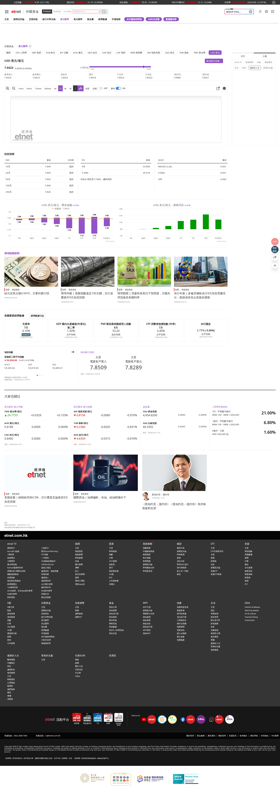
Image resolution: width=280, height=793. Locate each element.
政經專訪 (11, 558)
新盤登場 (180, 610)
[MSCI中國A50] (178, 2)
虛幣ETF (78, 617)
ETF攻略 (44, 554)
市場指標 (45, 633)
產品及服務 (46, 597)
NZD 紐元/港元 (81, 434)
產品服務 (201, 735)
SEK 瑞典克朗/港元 (83, 411)
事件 (113, 88)
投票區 (112, 655)
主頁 (6, 19)
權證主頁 (180, 548)
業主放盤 (180, 636)
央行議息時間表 (134, 19)
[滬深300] (70, 2)
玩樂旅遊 (214, 630)
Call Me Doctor (47, 564)
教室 (179, 574)
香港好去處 (268, 67)
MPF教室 (147, 630)
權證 (179, 543)
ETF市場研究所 (217, 551)
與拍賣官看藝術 (14, 580)
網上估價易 (181, 633)
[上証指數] (18, 2)
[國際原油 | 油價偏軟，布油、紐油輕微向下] (105, 473)
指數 (111, 554)
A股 (9, 603)
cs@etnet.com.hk (52, 735)
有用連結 (264, 735)
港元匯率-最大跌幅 (83, 406)
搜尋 (77, 577)
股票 (111, 543)
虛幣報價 (79, 613)
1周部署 (10, 554)
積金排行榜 (147, 626)
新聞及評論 (147, 564)
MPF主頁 (147, 607)
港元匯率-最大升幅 (13, 406)
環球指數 (248, 551)
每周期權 (146, 561)
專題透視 (16, 289)
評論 (259, 62)
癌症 (9, 666)
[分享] (275, 257)
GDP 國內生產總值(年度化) (71, 324)
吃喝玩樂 (45, 574)
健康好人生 (254, 67)
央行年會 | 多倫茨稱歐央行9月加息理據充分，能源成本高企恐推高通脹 (200, 295)
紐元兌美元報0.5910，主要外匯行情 (26, 293)
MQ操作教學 (46, 590)
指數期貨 (146, 548)
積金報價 (146, 617)
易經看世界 (46, 580)
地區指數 (8, 352)
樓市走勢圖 (181, 623)
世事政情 (214, 613)
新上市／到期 (182, 571)
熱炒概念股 (114, 571)
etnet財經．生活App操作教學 (20, 590)
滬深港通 (11, 613)
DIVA (244, 67)
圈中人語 (79, 666)
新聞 (7, 289)
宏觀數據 (248, 554)
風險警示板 (12, 633)
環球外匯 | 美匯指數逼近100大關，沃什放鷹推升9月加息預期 (87, 295)
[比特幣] (228, 2)
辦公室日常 (215, 620)
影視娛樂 (214, 623)
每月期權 (146, 558)
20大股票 (113, 561)
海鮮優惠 (214, 649)
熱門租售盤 (181, 613)
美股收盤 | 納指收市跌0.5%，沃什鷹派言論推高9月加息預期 (36, 499)
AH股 (111, 574)
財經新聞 (249, 62)
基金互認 (113, 633)
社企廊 (78, 672)
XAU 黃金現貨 (150, 411)
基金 (111, 603)
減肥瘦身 (11, 689)
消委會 (10, 699)
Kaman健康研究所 (15, 567)
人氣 (264, 56)
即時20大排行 (182, 564)
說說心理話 (46, 567)
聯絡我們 (222, 735)
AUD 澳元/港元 (11, 423)
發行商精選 (181, 567)
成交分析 (180, 561)
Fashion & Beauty (252, 607)
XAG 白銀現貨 (150, 423)
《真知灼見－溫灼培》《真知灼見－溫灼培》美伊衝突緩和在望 (174, 506)
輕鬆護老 (11, 679)
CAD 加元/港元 (11, 434)
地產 (179, 603)
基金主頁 (113, 607)
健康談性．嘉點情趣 (49, 571)
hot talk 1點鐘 (13, 551)
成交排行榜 (181, 617)
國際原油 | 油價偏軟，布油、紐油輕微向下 (99, 497)
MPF (145, 603)
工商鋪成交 (181, 620)
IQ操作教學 (12, 594)
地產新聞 (180, 626)
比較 (95, 88)
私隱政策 (233, 735)
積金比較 (146, 623)
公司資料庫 (114, 580)
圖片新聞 (79, 564)
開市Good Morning (49, 551)
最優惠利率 (171, 19)
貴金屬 (90, 19)
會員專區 (214, 636)
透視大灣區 (80, 580)
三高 (9, 676)
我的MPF (147, 633)
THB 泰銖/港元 (81, 423)
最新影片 (11, 548)
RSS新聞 (275, 735)
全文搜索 (67, 11)
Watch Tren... (233, 11)
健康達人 (45, 577)
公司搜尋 (11, 643)
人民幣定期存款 (220, 406)
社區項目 (79, 669)
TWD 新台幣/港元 (13, 411)
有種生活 (45, 594)
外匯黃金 (32, 11)
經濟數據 (45, 630)
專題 (77, 659)
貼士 (77, 571)
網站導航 (254, 735)
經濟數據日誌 (37, 315)
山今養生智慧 (47, 584)
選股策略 (248, 574)
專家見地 (113, 623)
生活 (236, 67)
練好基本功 (46, 587)
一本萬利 (45, 558)
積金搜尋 (146, 620)
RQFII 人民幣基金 (116, 630)
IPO (110, 577)
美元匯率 (78, 19)
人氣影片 (45, 548)
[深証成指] (123, 2)
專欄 (213, 640)
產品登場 (113, 620)
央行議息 (206, 324)
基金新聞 (113, 610)
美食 (213, 626)
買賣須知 (180, 630)
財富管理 (214, 617)
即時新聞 (79, 558)
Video (77, 676)
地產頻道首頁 (182, 607)
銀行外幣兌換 (49, 19)
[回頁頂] (275, 265)
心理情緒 (11, 682)
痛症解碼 (11, 672)
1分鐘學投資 (12, 587)
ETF (213, 543)
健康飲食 (11, 669)
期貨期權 (147, 543)
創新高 (112, 564)
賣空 (111, 567)
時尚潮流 (11, 597)
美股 (247, 543)
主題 (213, 554)
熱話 (213, 610)
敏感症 (10, 686)
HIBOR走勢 (154, 19)
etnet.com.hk (16, 535)
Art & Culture (250, 613)
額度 (9, 610)
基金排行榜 (114, 613)
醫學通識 (11, 659)
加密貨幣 (79, 603)
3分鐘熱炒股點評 (48, 561)
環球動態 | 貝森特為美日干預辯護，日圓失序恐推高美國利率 (143, 295)
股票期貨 (146, 554)
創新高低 (248, 571)
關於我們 (190, 735)
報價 (213, 558)
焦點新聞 (79, 554)
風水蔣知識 (12, 564)
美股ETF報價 (216, 574)
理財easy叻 (80, 584)
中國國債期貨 (148, 551)
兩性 (9, 692)
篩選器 (213, 561)
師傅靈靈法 (12, 584)
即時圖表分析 (148, 567)
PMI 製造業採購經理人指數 (116, 324)
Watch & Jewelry (252, 610)
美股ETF (214, 571)
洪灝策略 (11, 577)
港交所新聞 (80, 574)
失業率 (26, 324)
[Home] (16, 11)
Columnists (249, 620)
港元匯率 (64, 19)
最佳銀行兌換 (212, 60)
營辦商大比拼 (148, 613)
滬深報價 (11, 617)
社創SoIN (80, 655)
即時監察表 (147, 571)
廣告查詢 (211, 735)
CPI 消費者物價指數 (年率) (161, 324)
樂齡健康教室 (13, 574)
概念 (247, 564)
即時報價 (47, 11)
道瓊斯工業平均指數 (14, 356)
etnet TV (238, 62)
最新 (243, 56)
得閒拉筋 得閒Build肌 (16, 571)
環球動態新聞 (11, 253)
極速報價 (57, 11)
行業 (111, 558)
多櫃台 (112, 584)
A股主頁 (10, 607)
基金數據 (113, 626)
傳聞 (77, 567)
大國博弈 (11, 561)
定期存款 (45, 613)
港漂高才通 (215, 633)
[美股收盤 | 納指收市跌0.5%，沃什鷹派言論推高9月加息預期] (36, 473)
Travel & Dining (251, 617)
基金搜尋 (113, 617)
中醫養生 (11, 663)
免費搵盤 (180, 640)
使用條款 (243, 735)
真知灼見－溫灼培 (160, 494)
